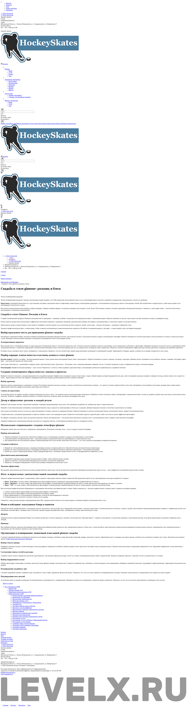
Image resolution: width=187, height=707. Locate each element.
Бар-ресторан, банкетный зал (22, 599)
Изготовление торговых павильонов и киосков (28, 609)
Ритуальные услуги (18, 618)
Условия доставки (7, 639)
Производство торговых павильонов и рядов (27, 616)
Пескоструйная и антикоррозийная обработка (27, 595)
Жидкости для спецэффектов (22, 608)
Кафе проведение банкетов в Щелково (19, 539)
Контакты (4, 642)
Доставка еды (17, 604)
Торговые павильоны (19, 629)
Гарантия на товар (7, 641)
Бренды (3, 634)
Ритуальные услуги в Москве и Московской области (29, 620)
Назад (11, 258)
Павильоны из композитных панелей (24, 613)
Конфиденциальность (8, 672)
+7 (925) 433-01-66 (7, 13)
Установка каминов (18, 627)
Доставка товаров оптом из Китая (23, 606)
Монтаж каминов (18, 611)
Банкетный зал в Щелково (21, 597)
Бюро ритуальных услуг (20, 601)
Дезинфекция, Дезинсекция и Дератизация (26, 602)
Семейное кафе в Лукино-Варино (23, 623)
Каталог (3, 632)
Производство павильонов (21, 615)
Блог (2, 635)
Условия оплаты (6, 637)
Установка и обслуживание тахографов (25, 625)
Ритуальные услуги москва (21, 622)
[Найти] (2, 121)
